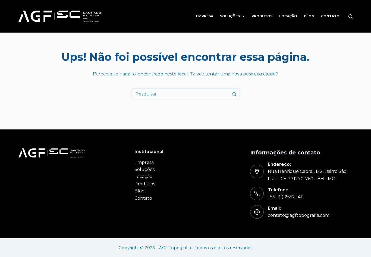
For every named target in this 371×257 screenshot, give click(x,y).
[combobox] (180, 93)
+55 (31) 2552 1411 (286, 196)
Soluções (230, 16)
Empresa (204, 16)
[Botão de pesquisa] (234, 94)
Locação (288, 16)
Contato (330, 16)
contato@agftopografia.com (298, 215)
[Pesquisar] (350, 16)
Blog (309, 16)
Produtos (261, 16)
